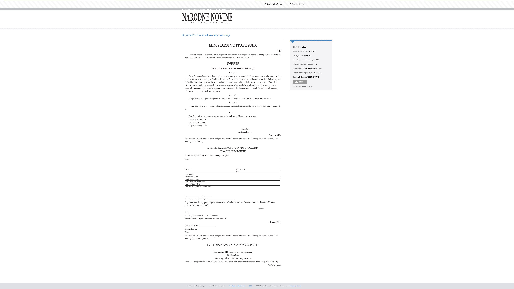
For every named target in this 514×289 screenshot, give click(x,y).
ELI (250, 286)
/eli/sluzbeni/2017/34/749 (308, 77)
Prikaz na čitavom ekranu (302, 86)
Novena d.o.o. (296, 286)
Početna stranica (298, 4)
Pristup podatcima (237, 286)
